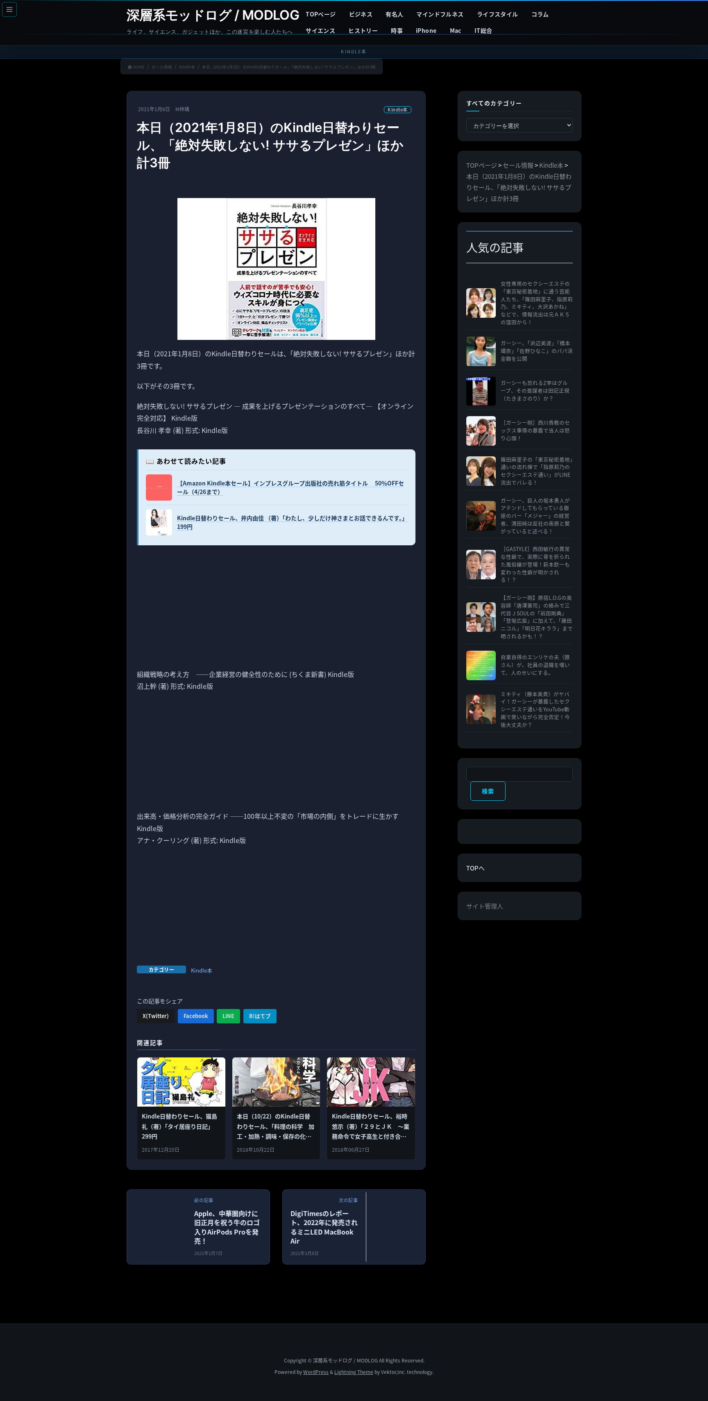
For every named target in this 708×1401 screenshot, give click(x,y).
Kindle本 (398, 109)
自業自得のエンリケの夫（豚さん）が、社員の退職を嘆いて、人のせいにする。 (535, 665)
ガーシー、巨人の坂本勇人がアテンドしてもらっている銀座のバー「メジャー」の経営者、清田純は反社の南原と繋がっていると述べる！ (535, 516)
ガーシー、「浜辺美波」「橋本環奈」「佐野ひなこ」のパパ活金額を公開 (537, 350)
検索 (488, 791)
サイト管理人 (484, 906)
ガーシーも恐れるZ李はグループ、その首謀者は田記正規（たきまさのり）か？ (535, 390)
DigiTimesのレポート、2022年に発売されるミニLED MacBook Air (324, 1227)
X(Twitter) (156, 1016)
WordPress (316, 1371)
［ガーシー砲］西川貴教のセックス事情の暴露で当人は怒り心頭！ (535, 430)
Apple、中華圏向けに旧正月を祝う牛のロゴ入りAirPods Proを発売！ (227, 1227)
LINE (228, 1016)
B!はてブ (260, 1016)
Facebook (196, 1016)
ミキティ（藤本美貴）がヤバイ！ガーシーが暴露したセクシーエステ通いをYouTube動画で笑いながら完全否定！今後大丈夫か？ (535, 709)
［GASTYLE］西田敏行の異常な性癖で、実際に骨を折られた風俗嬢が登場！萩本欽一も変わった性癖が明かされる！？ (535, 564)
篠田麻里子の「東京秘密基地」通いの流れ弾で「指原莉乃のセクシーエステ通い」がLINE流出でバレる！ (537, 471)
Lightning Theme (353, 1371)
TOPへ (475, 867)
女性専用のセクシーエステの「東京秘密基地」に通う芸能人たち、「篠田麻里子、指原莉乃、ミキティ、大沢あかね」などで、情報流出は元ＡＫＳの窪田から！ (537, 303)
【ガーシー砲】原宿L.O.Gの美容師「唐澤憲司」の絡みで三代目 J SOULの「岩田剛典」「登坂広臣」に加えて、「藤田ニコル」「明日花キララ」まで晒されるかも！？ (537, 617)
